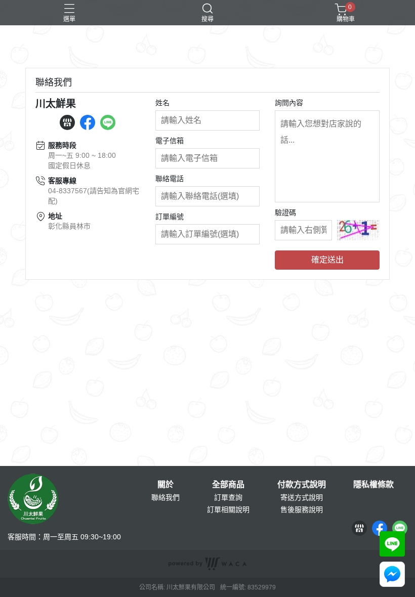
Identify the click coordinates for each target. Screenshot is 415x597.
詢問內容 (289, 103)
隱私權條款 (373, 485)
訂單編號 (169, 216)
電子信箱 (169, 141)
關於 (165, 485)
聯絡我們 (165, 497)
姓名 (162, 103)
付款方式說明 (301, 485)
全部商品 (228, 485)
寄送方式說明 (301, 497)
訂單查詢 (228, 497)
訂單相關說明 (228, 509)
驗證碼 (285, 212)
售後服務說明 (301, 509)
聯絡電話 (169, 179)
